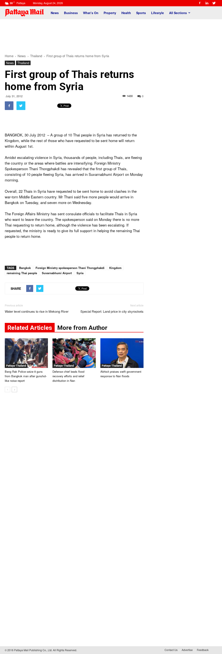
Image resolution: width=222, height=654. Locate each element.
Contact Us (171, 650)
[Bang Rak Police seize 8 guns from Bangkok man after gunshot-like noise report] (26, 353)
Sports (141, 13)
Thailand (23, 63)
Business (71, 13)
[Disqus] (74, 461)
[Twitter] (214, 3)
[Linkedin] (207, 3)
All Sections (178, 13)
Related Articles (29, 327)
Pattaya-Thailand (16, 365)
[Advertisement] (111, 34)
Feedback (203, 650)
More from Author (82, 327)
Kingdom (115, 268)
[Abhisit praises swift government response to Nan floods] (122, 353)
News (55, 13)
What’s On (90, 13)
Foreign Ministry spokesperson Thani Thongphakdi (70, 268)
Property (110, 13)
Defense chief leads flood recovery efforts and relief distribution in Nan (68, 376)
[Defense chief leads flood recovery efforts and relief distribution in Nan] (74, 353)
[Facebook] (199, 3)
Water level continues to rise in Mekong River (37, 311)
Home (9, 55)
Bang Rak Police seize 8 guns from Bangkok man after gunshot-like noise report (26, 376)
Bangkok (25, 268)
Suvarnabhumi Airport (57, 273)
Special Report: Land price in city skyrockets (112, 311)
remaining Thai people (22, 273)
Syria (80, 273)
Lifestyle (157, 13)
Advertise (187, 650)
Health (126, 13)
